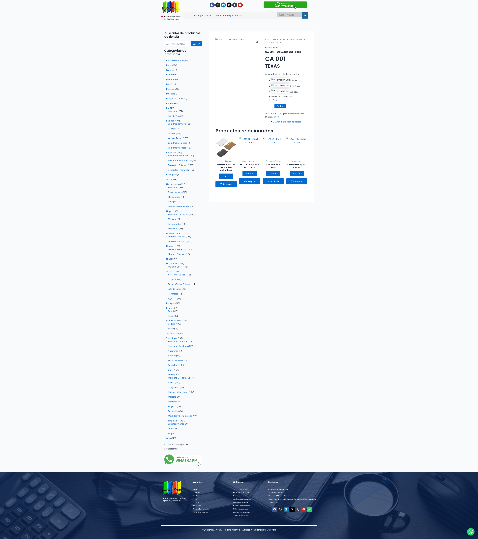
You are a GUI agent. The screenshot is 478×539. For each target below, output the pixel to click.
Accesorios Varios (288, 39)
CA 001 (276, 117)
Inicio (197, 15)
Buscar (196, 43)
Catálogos (228, 15)
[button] (257, 42)
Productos (207, 15)
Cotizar (280, 106)
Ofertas (217, 15)
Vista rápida (226, 184)
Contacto (239, 15)
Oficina (275, 39)
